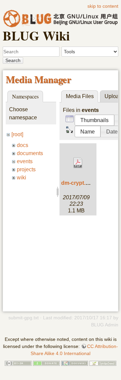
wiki (21, 177)
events (25, 161)
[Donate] (46, 363)
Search (13, 60)
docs (22, 145)
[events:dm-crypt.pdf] (78, 163)
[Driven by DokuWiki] (74, 363)
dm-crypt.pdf (77, 183)
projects (26, 169)
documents (30, 153)
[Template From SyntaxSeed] (102, 363)
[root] (17, 134)
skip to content (102, 6)
